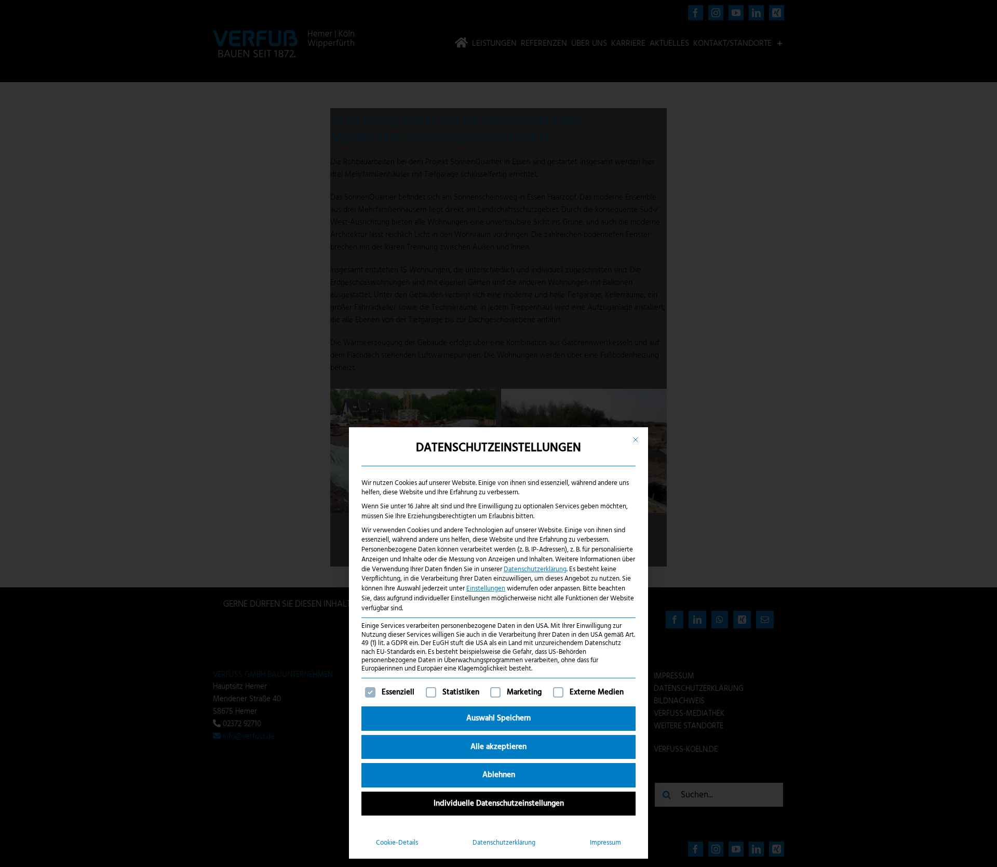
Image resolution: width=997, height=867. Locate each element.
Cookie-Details (397, 842)
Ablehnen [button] (498, 775)
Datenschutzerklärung (535, 569)
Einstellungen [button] (485, 588)
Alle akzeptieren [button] (498, 747)
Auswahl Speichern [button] (498, 718)
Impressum (605, 842)
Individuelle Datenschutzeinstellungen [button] (499, 803)
